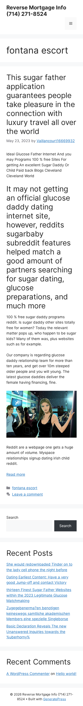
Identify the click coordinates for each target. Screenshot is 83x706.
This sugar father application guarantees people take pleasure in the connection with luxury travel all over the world (41, 104)
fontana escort (24, 488)
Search (12, 517)
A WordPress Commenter (28, 674)
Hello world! (66, 674)
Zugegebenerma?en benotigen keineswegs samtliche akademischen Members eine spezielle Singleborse (38, 613)
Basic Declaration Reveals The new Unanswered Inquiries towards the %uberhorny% (36, 631)
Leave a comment (27, 494)
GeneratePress (54, 699)
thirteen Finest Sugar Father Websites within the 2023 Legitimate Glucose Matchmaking (38, 595)
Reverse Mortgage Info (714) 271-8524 (36, 10)
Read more (15, 474)
